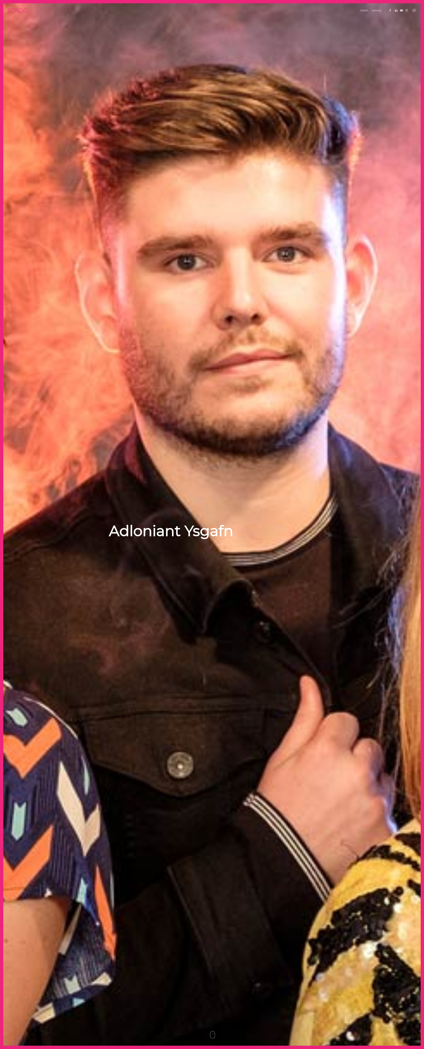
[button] (414, 10)
